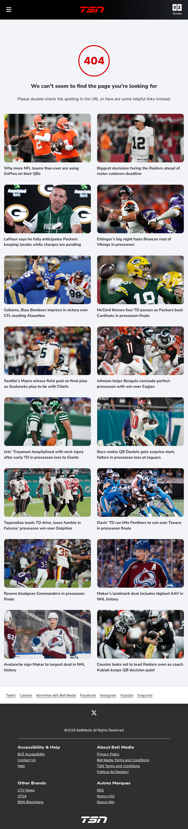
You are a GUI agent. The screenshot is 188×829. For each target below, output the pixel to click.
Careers (26, 695)
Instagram (108, 695)
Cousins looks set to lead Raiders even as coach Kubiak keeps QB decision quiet (140, 667)
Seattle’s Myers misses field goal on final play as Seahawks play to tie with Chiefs (45, 383)
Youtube (126, 695)
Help (21, 766)
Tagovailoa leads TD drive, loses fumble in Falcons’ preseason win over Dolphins (42, 525)
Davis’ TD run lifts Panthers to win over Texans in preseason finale (139, 525)
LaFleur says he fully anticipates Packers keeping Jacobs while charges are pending (42, 241)
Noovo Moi (105, 802)
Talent (11, 695)
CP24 (22, 796)
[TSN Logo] (92, 9)
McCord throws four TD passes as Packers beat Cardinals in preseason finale (140, 312)
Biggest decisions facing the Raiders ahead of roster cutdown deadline (138, 171)
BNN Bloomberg (31, 802)
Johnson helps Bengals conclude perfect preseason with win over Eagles (133, 383)
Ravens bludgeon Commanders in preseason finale (44, 596)
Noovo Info (106, 796)
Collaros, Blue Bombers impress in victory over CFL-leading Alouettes (46, 312)
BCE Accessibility (31, 754)
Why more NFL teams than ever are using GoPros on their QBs (41, 171)
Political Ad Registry (113, 772)
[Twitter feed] (94, 712)
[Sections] (9, 9)
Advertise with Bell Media (56, 695)
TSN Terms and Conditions (118, 766)
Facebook (88, 695)
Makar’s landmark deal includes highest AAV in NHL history (140, 596)
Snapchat (145, 695)
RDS (100, 790)
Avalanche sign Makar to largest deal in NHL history (44, 667)
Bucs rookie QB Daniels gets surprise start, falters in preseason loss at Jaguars (136, 454)
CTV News (26, 790)
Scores (177, 13)
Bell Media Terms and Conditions (123, 760)
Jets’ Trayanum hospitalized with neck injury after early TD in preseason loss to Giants (43, 454)
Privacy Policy (108, 754)
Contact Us (26, 760)
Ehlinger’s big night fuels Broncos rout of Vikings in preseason (134, 241)
